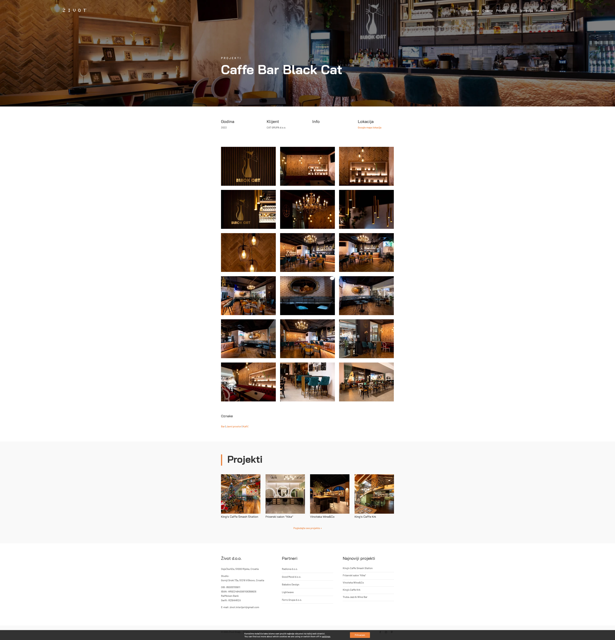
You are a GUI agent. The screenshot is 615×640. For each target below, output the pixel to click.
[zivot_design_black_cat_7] (366, 338)
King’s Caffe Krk (365, 516)
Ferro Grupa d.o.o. (292, 599)
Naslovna (472, 10)
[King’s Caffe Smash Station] (240, 494)
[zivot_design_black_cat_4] (366, 166)
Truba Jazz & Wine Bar (355, 596)
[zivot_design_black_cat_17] (307, 209)
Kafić (246, 426)
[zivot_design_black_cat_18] (248, 209)
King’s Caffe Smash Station (239, 516)
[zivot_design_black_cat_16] (366, 209)
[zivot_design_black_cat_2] (366, 382)
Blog (514, 10)
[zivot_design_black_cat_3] (307, 382)
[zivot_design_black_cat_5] (307, 166)
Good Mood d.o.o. (291, 576)
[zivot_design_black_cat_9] (248, 338)
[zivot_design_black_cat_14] (307, 252)
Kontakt (541, 10)
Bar (223, 426)
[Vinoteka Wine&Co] (329, 494)
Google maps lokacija (369, 127)
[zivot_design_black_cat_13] (366, 252)
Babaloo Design (290, 584)
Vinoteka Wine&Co (322, 516)
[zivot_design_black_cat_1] (248, 166)
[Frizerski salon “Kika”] (285, 494)
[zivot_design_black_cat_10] (366, 295)
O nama (487, 10)
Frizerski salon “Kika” (279, 516)
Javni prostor (233, 426)
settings (326, 636)
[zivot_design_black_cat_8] (307, 338)
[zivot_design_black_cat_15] (248, 252)
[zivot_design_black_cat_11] (307, 295)
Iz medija (526, 10)
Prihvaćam (360, 635)
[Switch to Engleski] (552, 10)
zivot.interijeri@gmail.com (244, 607)
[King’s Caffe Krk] (374, 494)
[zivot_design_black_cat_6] (248, 382)
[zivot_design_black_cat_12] (248, 295)
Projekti (501, 10)
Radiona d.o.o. (290, 568)
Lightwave (288, 592)
